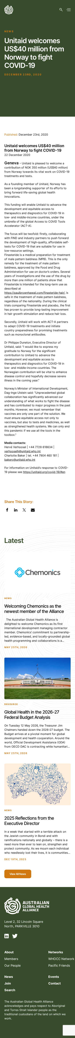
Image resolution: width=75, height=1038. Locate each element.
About (9, 952)
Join (7, 983)
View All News (18, 874)
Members (11, 959)
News (8, 977)
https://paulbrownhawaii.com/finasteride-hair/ (34, 292)
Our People (12, 965)
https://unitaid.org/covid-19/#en (44, 472)
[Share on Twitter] (24, 510)
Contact (54, 983)
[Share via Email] (33, 510)
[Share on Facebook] (7, 510)
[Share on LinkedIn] (15, 510)
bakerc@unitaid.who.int (19, 459)
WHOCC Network (61, 959)
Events (53, 977)
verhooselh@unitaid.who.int (22, 451)
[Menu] (68, 9)
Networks (55, 952)
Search (9, 990)
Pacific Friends (59, 965)
